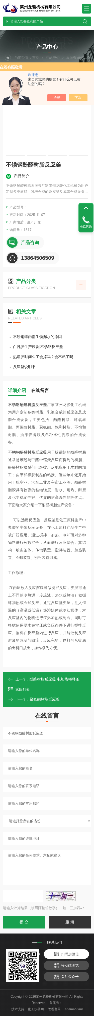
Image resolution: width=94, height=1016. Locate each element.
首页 (35, 57)
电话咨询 (86, 226)
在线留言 (40, 390)
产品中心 (53, 57)
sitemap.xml (74, 1009)
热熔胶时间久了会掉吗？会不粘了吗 (43, 357)
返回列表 (23, 689)
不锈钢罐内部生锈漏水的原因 (37, 336)
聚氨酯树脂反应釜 (45, 699)
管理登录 (54, 1009)
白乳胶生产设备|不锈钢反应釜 (38, 347)
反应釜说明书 (24, 367)
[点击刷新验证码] (61, 896)
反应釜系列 (75, 57)
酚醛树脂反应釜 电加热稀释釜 (54, 679)
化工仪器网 (36, 1009)
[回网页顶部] (86, 209)
